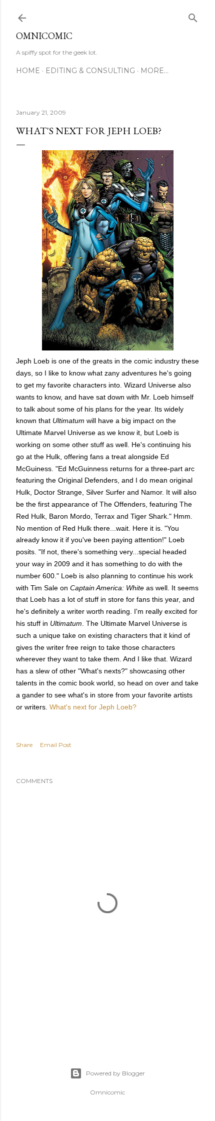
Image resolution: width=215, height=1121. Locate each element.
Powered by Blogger (115, 1073)
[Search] (193, 16)
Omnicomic (44, 36)
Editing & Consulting (90, 70)
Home (28, 70)
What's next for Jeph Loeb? (93, 707)
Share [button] (24, 745)
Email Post (56, 745)
